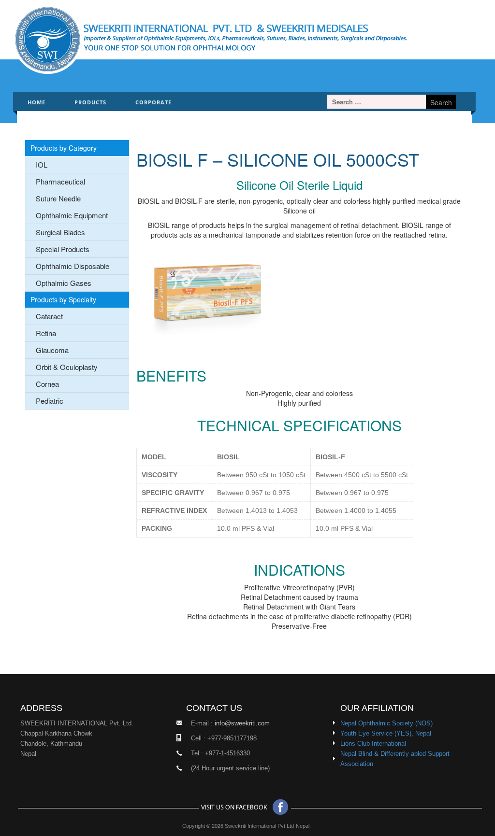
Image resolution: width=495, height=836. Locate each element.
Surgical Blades (60, 232)
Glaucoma (52, 350)
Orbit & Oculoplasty (67, 367)
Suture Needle (58, 198)
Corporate (153, 102)
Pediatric (49, 401)
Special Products (62, 249)
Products (90, 102)
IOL (41, 164)
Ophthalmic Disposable (72, 266)
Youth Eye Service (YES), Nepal (385, 733)
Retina (46, 333)
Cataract (49, 316)
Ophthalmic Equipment (72, 215)
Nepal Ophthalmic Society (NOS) (386, 723)
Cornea (47, 384)
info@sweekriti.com (242, 723)
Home (36, 102)
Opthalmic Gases (63, 283)
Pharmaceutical (60, 181)
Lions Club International (373, 743)
